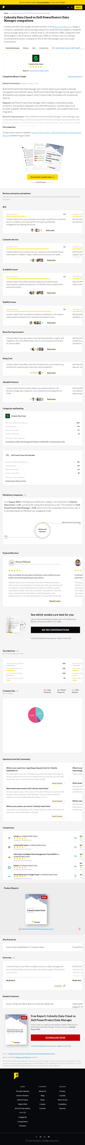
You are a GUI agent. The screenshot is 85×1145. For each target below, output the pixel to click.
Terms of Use (62, 1100)
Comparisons (43, 48)
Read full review (54, 601)
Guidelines (62, 1104)
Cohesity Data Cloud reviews (39, 71)
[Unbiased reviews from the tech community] (7, 7)
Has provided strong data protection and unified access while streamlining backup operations (34, 576)
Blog (42, 1095)
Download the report (75, 76)
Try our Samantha (43, 2)
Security (62, 1108)
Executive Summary (12, 48)
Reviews (26, 48)
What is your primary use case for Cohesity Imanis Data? (28, 806)
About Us (42, 1091)
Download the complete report (41, 177)
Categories (22, 1117)
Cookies (62, 1095)
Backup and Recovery (62, 26)
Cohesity (58, 986)
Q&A (34, 48)
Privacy (62, 1091)
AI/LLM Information (22, 1108)
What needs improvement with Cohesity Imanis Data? (27, 788)
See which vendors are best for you (52, 614)
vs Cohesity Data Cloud (25, 836)
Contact (42, 1108)
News (42, 1100)
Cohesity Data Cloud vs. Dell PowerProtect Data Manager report (31, 1054)
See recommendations (55, 629)
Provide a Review (22, 1091)
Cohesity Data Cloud (36, 64)
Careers (42, 1104)
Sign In (78, 7)
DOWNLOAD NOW (55, 1037)
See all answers (57, 783)
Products (22, 1126)
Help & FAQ (22, 1104)
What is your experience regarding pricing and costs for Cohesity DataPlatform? (31, 769)
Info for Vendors (22, 1095)
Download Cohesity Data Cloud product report (37, 929)
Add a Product (22, 1100)
